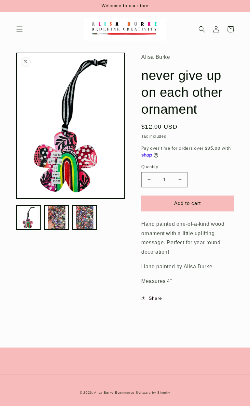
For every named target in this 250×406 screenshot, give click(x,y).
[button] (19, 29)
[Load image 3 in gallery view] (84, 217)
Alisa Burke (104, 392)
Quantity (149, 166)
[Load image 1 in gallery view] (28, 217)
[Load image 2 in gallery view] (56, 217)
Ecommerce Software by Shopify (142, 392)
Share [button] (155, 298)
